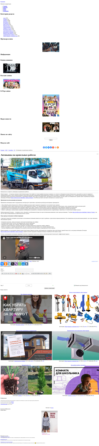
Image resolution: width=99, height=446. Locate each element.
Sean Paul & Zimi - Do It (4, 439)
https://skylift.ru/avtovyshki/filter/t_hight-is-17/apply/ (84, 212)
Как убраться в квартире (26, 294)
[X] (12, 263)
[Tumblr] (26, 263)
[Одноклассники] (5, 263)
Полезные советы (7, 29)
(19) (43, 361)
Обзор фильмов (6, 27)
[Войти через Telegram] (46, 147)
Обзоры (5, 20)
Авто (4, 18)
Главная (2, 150)
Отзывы (5, 19)
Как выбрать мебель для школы (78, 365)
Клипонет (3, 1)
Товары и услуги (7, 28)
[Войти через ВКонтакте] (48, 147)
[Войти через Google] (55, 147)
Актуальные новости (8, 30)
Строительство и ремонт (9, 34)
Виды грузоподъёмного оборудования (78, 292)
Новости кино (6, 25)
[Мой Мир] (23, 263)
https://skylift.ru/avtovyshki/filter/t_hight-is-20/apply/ (12, 231)
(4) (41, 324)
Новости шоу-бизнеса (8, 33)
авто (31, 261)
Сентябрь (10, 150)
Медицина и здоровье (8, 32)
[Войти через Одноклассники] (58, 147)
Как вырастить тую (26, 365)
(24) (96, 361)
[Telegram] (9, 263)
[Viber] (16, 263)
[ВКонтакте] (2, 263)
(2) (96, 326)
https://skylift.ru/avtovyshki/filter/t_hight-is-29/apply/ (22, 197)
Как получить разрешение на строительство (26, 330)
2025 (6, 150)
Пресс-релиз (6, 24)
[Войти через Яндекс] (53, 147)
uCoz (52, 407)
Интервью (5, 21)
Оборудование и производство (10, 36)
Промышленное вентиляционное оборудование (78, 330)
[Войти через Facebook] (51, 147)
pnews (24, 261)
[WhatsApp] (19, 263)
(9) (93, 395)
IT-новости (5, 23)
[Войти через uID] (44, 147)
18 (14, 150)
